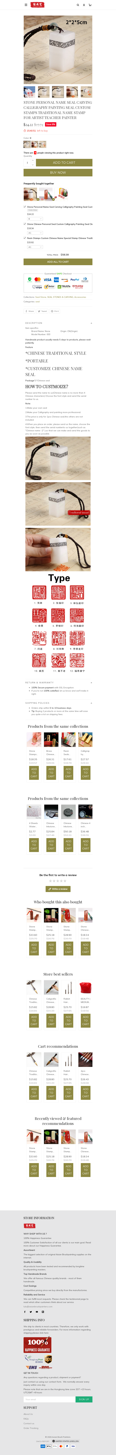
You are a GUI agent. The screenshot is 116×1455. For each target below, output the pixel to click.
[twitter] (32, 1312)
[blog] (44, 1312)
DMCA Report (42, 1441)
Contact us (29, 1423)
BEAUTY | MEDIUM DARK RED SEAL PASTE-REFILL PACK (85, 1000)
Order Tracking (31, 1428)
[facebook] (26, 1312)
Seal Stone (40, 297)
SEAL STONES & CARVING (60, 297)
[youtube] (38, 1312)
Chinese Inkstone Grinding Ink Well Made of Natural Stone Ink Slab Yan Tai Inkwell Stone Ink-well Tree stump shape (68, 825)
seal (37, 301)
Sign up (84, 1399)
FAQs (26, 1418)
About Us (28, 1414)
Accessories (80, 297)
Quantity (28, 156)
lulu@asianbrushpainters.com (38, 1306)
